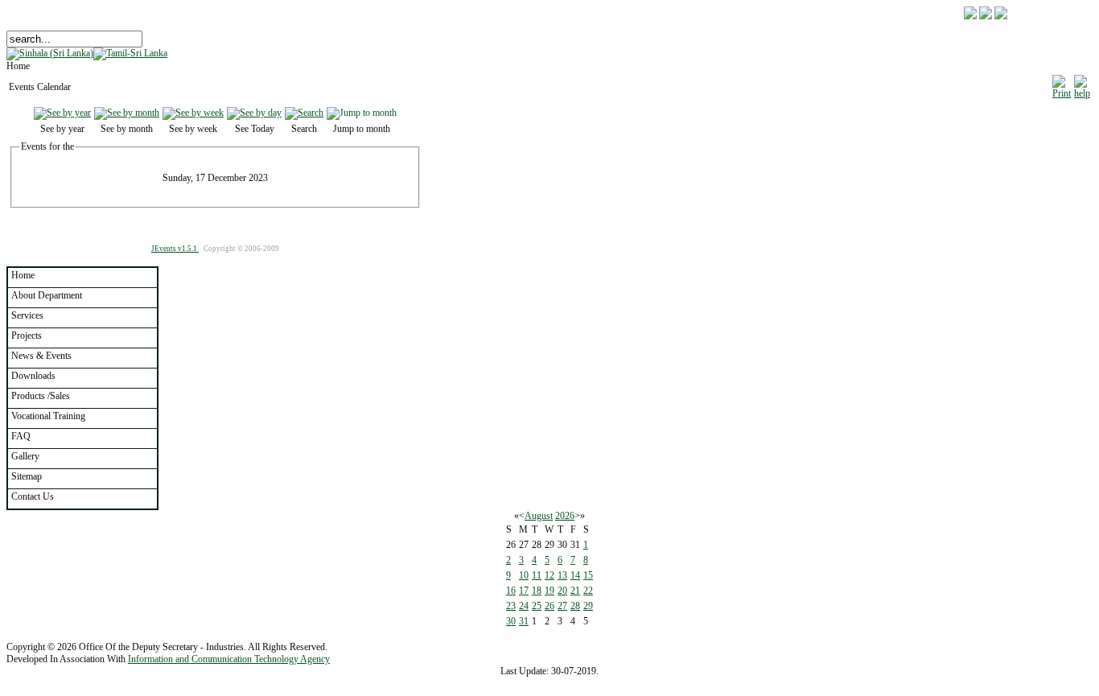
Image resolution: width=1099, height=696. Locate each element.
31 (524, 621)
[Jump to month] (362, 112)
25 (536, 606)
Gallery (25, 456)
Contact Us (32, 496)
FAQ (21, 436)
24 (524, 606)
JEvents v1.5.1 (175, 249)
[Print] (1061, 84)
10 (524, 575)
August (539, 515)
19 (549, 590)
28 (575, 606)
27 (562, 606)
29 (588, 606)
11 (536, 575)
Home (23, 275)
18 (536, 590)
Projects (26, 335)
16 (511, 590)
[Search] (304, 112)
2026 (564, 515)
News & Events (41, 355)
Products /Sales (40, 396)
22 (588, 590)
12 (549, 575)
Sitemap (26, 476)
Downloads (33, 375)
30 (511, 621)
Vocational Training (48, 416)
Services (27, 315)
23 (511, 606)
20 (562, 590)
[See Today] (254, 112)
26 (549, 606)
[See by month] (126, 112)
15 (588, 575)
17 (524, 590)
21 (575, 590)
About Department (46, 295)
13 (562, 575)
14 (575, 575)
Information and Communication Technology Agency (229, 659)
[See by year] (62, 112)
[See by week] (193, 112)
